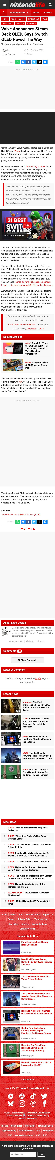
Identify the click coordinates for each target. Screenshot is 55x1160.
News (5, 19)
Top (5, 914)
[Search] (50, 4)
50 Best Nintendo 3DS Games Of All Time (29, 902)
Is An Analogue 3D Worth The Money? (28, 894)
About (13, 914)
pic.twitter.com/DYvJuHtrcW (22, 324)
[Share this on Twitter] (34, 62)
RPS (45, 1135)
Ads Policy (14, 924)
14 (18, 777)
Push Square (16, 1126)
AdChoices (31, 1116)
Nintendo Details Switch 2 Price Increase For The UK (26, 885)
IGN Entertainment (42, 1113)
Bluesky (31, 641)
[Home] (3, 12)
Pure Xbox (30, 1126)
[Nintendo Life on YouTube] (22, 1096)
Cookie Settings (39, 924)
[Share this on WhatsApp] (17, 62)
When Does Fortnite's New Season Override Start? (28, 837)
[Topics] (4, 4)
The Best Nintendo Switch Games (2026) (21, 514)
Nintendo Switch (18, 19)
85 (18, 761)
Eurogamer (48, 1130)
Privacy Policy (25, 919)
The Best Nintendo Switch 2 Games (28, 861)
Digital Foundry (9, 1130)
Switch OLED (33, 19)
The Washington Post (35, 166)
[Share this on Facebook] (28, 62)
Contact (11, 919)
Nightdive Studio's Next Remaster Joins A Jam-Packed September (27, 868)
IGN (20, 382)
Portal (17, 151)
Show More (27, 1079)
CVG (38, 1135)
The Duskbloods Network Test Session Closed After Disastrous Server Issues (30, 877)
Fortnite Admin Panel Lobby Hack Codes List (28, 829)
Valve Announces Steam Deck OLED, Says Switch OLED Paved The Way (24, 34)
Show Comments (28, 660)
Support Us (48, 914)
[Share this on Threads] (39, 62)
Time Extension (45, 1126)
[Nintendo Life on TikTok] (33, 1096)
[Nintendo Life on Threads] (33, 1104)
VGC (10, 1135)
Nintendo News (26, 1130)
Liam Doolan (9, 54)
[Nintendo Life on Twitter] (44, 1096)
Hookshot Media (18, 1113)
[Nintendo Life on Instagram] (22, 1104)
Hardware (31, 23)
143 (33, 528)
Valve (44, 19)
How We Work (33, 914)
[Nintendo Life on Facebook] (44, 1104)
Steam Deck (7, 23)
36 (18, 744)
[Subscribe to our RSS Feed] (11, 1096)
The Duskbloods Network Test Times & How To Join (29, 846)
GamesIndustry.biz (24, 1135)
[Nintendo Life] (27, 4)
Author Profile (17, 641)
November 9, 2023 (35, 328)
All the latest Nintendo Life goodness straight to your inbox (27, 1147)
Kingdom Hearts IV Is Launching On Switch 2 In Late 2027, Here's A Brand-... (28, 854)
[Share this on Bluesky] (23, 62)
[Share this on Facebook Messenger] (45, 62)
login (38, 678)
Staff (21, 914)
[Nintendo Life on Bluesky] (11, 1104)
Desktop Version (28, 929)
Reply (41, 641)
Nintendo (20, 23)
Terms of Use (40, 919)
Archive (25, 924)
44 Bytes (18, 1116)
